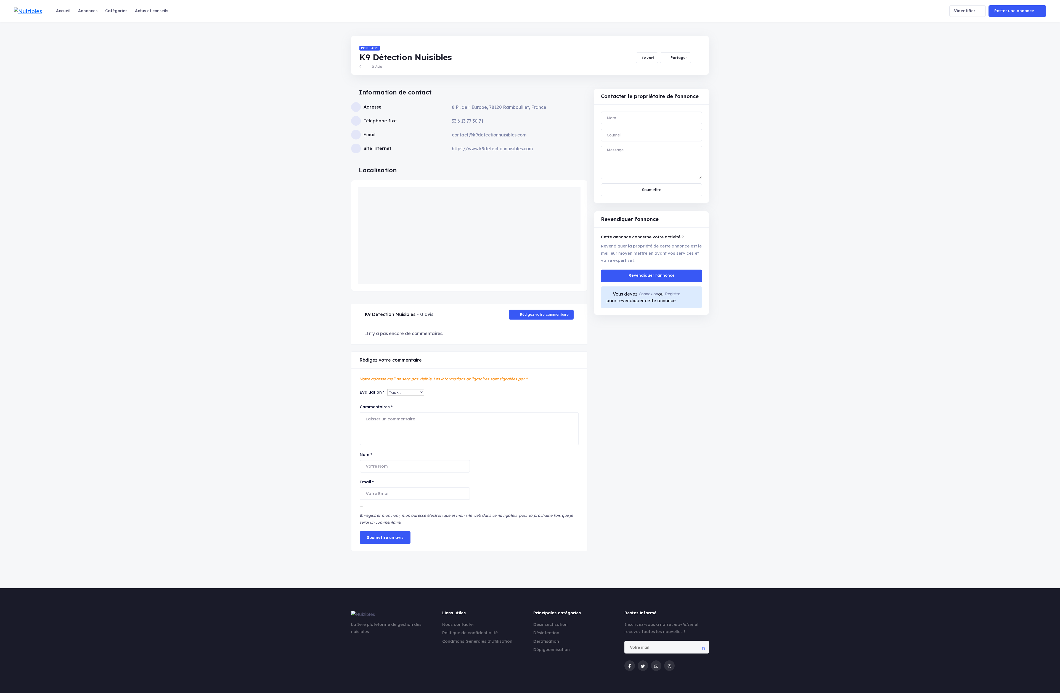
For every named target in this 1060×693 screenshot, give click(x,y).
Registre (672, 293)
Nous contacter (458, 624)
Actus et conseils (151, 10)
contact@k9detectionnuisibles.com (489, 135)
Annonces (87, 10)
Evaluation (372, 392)
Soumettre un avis (385, 537)
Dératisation (546, 641)
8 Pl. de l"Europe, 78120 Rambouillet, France (499, 107)
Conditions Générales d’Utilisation (477, 641)
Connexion (648, 293)
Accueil (63, 10)
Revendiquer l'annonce (652, 275)
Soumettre (651, 189)
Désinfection (546, 632)
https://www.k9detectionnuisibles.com (492, 148)
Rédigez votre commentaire (544, 314)
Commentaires (376, 406)
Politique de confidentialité (470, 632)
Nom (366, 454)
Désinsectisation (550, 624)
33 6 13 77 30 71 (467, 121)
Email (367, 481)
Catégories (116, 10)
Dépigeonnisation (551, 649)
